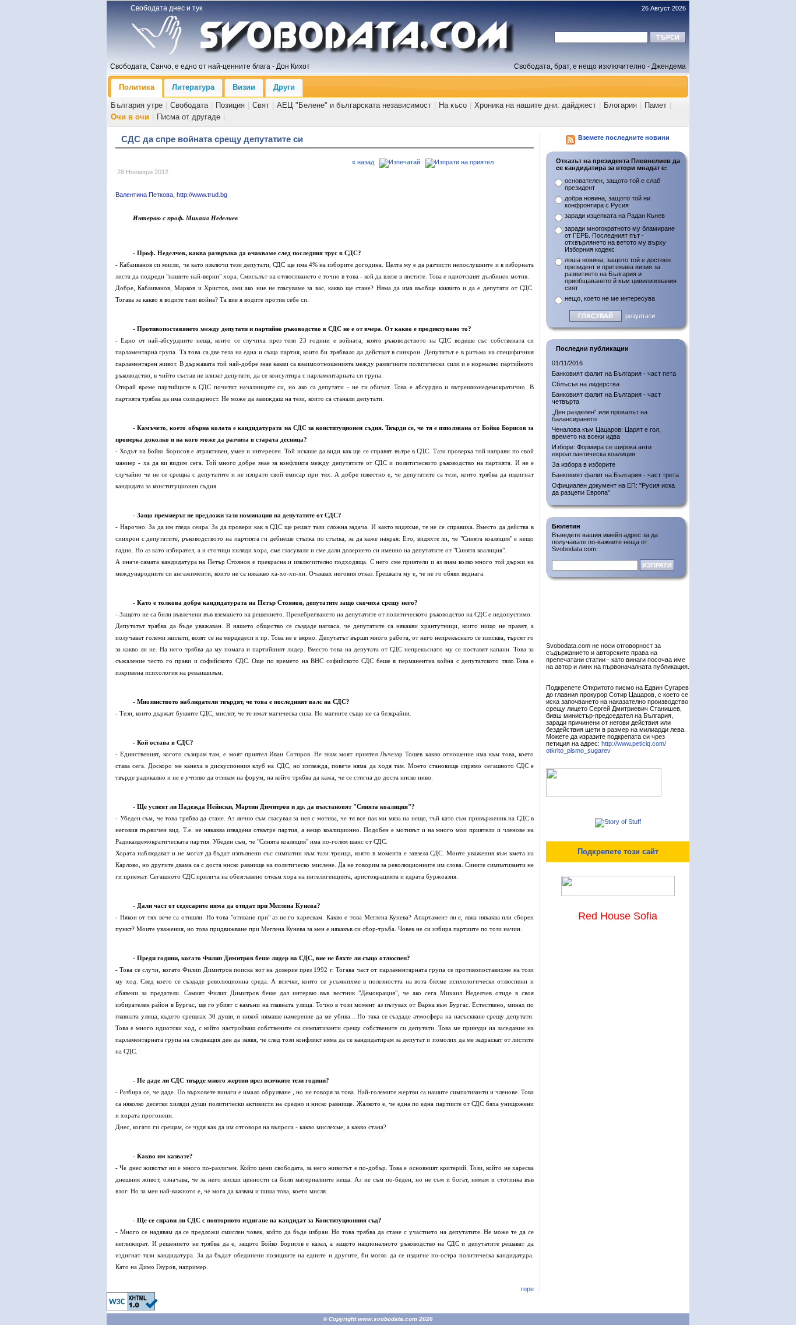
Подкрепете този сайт (617, 851)
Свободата (189, 105)
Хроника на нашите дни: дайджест (535, 105)
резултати (640, 315)
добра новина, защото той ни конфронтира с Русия (607, 202)
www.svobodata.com (387, 1319)
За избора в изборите (583, 464)
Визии (244, 87)
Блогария (620, 105)
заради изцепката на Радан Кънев (615, 215)
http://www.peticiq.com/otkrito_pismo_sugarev (606, 747)
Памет (655, 105)
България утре (137, 105)
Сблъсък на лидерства (585, 383)
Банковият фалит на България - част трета (615, 474)
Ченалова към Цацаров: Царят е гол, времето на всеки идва (606, 433)
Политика (136, 87)
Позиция (230, 105)
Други (284, 87)
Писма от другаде (188, 116)
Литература (193, 87)
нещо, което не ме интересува (610, 298)
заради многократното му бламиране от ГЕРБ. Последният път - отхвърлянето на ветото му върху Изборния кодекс (620, 239)
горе (527, 1288)
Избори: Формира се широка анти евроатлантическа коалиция (601, 450)
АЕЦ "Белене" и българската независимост (354, 105)
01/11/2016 (567, 363)
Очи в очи (130, 116)
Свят (260, 105)
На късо (453, 105)
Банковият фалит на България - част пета (614, 373)
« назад (363, 161)
